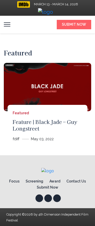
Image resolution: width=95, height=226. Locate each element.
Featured (21, 113)
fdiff (16, 139)
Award (54, 181)
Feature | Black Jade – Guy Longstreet (45, 125)
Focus (14, 181)
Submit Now (74, 24)
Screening (34, 181)
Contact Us (76, 181)
